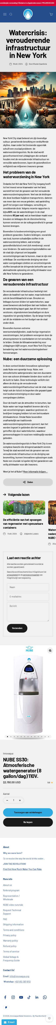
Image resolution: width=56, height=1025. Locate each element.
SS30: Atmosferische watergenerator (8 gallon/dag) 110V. (22, 767)
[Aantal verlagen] (7, 800)
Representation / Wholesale (11, 898)
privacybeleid (12, 575)
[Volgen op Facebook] (5, 997)
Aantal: (6, 794)
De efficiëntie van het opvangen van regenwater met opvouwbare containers (23, 523)
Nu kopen (28, 822)
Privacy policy (9, 935)
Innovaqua (8, 753)
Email (10, 1022)
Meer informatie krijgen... (35, 471)
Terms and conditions (13, 930)
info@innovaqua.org (19, 976)
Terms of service (11, 951)
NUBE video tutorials (13, 905)
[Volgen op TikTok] (29, 997)
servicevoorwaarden (31, 575)
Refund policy (9, 946)
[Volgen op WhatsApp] (45, 997)
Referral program (11, 890)
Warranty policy (10, 940)
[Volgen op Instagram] (13, 997)
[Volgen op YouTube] (21, 997)
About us (7, 885)
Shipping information (13, 924)
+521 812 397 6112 (23, 981)
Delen (30, 482)
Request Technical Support (12, 912)
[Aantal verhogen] (20, 800)
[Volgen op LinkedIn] (37, 997)
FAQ (5, 919)
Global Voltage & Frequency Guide (11, 959)
